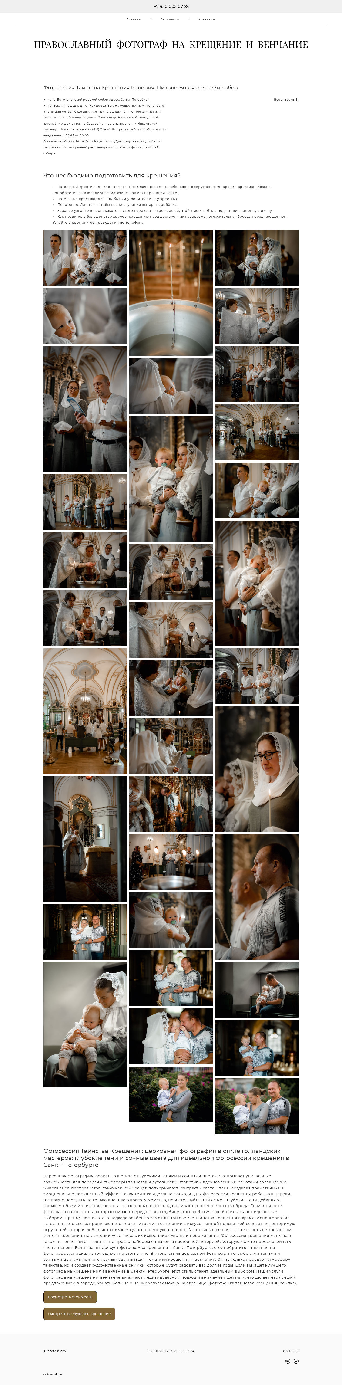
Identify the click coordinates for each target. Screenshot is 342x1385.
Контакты (207, 19)
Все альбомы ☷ (286, 99)
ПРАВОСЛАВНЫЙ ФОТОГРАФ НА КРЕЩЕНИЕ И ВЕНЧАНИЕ (171, 44)
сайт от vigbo (52, 1374)
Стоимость (170, 19)
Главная (134, 19)
